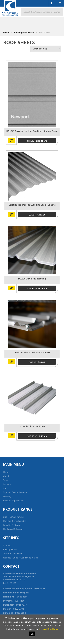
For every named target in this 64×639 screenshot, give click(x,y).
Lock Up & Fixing (11, 524)
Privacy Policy (10, 549)
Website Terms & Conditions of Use (20, 557)
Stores (6, 480)
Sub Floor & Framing (13, 516)
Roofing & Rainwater (24, 33)
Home (6, 33)
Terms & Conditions (12, 553)
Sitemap (7, 545)
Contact (7, 484)
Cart (5, 488)
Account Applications (13, 500)
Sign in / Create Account (15, 492)
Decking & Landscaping (14, 520)
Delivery (7, 496)
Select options (11, 140)
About (6, 476)
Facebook (52, 3)
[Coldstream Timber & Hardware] (10, 8)
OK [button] (32, 634)
